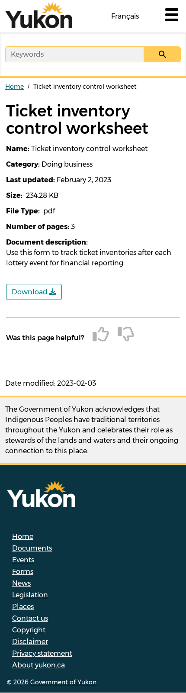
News (21, 583)
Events (23, 560)
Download (30, 292)
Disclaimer (30, 642)
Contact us (30, 618)
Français (125, 16)
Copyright (28, 630)
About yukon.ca (38, 665)
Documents (32, 548)
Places (23, 607)
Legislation (30, 595)
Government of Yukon (63, 682)
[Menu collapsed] (171, 16)
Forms (22, 571)
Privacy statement (42, 653)
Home (14, 86)
